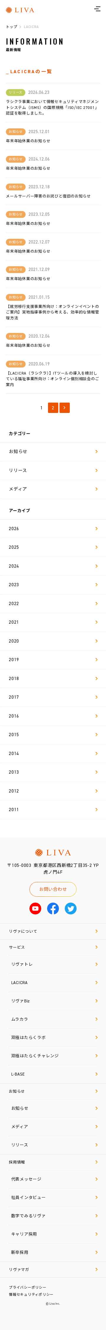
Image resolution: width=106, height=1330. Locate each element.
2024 (14, 566)
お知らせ (18, 452)
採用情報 (17, 1162)
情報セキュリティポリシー (31, 1294)
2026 (14, 529)
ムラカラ (19, 1019)
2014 (14, 754)
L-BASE (18, 1074)
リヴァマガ (19, 1269)
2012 (14, 791)
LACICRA (19, 983)
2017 (14, 697)
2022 (14, 604)
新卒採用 (20, 1252)
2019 (14, 660)
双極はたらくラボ (28, 1037)
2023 (14, 585)
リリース (18, 470)
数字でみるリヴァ (28, 1216)
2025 (14, 547)
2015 (14, 735)
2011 (14, 810)
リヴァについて (23, 931)
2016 (14, 716)
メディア (18, 489)
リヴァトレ (22, 964)
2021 (14, 622)
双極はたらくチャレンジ (35, 1056)
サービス (17, 947)
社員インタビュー (28, 1197)
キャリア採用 (24, 1234)
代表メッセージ (26, 1179)
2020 (14, 641)
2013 (14, 772)
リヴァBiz (20, 1001)
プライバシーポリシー (28, 1287)
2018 (14, 679)
